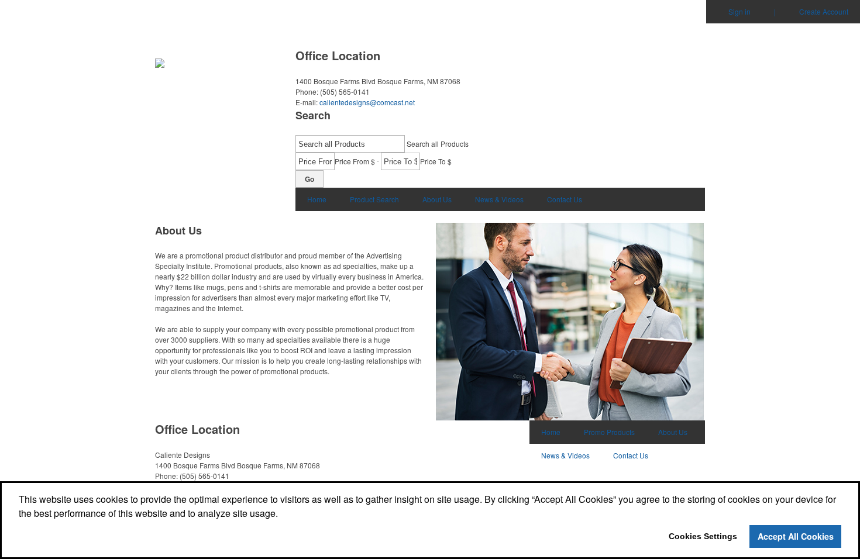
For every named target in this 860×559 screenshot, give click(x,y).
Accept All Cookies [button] (796, 536)
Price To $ (436, 161)
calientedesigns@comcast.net (367, 102)
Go (309, 179)
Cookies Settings (703, 536)
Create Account (823, 11)
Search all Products (438, 144)
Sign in (739, 11)
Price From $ (355, 161)
